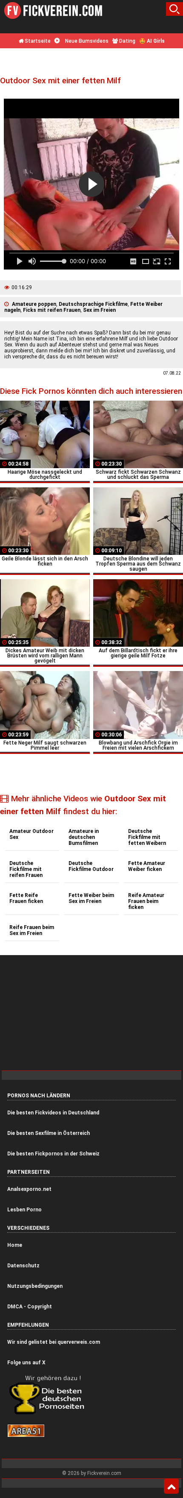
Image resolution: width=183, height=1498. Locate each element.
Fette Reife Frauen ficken (26, 898)
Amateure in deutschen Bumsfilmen (84, 837)
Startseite (37, 41)
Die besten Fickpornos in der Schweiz (53, 1154)
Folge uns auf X (26, 1363)
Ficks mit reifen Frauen (51, 310)
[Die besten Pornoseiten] (49, 1414)
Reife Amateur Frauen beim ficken (146, 901)
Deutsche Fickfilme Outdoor (91, 866)
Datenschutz (23, 1266)
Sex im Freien (99, 310)
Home (14, 1245)
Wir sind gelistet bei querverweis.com (53, 1342)
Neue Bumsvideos (86, 41)
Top (171, 1486)
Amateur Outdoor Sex (31, 834)
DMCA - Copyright (29, 1307)
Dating (126, 41)
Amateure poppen (34, 304)
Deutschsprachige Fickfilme (93, 304)
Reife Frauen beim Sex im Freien (31, 930)
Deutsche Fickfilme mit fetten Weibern (147, 837)
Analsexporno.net (29, 1189)
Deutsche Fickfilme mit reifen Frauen (26, 869)
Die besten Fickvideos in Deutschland (53, 1113)
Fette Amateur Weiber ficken (146, 866)
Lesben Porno (24, 1210)
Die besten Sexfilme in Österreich (48, 1133)
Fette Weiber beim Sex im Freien (91, 898)
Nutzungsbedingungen (35, 1286)
